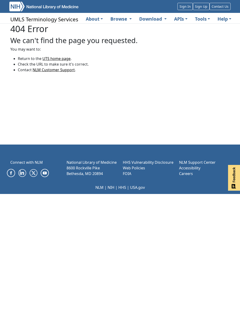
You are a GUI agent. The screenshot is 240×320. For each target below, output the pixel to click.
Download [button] (151, 19)
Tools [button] (201, 19)
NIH (111, 187)
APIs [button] (179, 19)
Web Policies (134, 168)
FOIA (127, 173)
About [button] (92, 19)
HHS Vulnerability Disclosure (148, 162)
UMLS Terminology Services (44, 19)
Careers (186, 173)
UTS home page (56, 58)
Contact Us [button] (220, 6)
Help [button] (223, 19)
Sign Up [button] (201, 6)
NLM (99, 187)
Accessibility (189, 168)
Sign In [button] (185, 6)
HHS (122, 187)
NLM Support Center (197, 162)
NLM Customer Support (54, 69)
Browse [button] (119, 19)
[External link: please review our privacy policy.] (11, 172)
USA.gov (137, 187)
